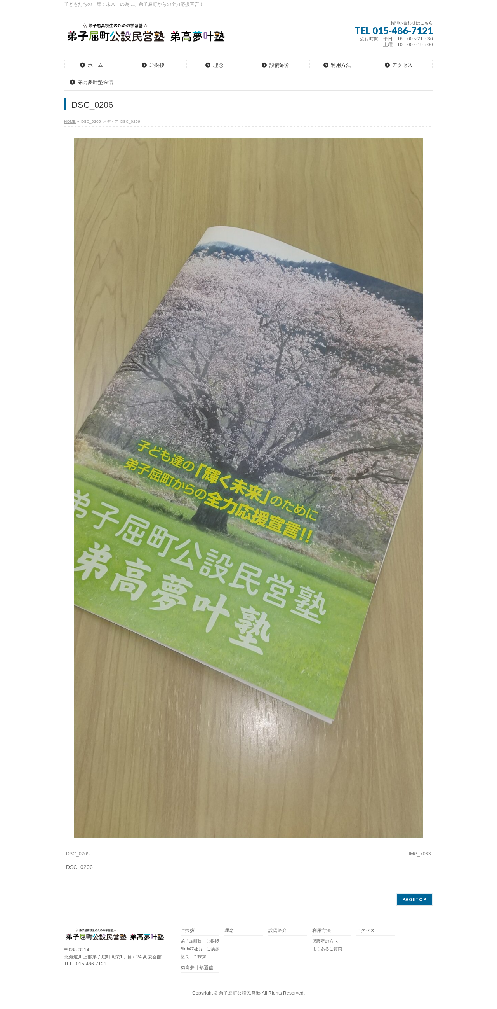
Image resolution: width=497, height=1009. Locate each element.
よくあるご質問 (327, 948)
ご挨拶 (188, 930)
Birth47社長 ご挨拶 (200, 948)
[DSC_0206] (248, 488)
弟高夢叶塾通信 (197, 968)
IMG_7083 (420, 854)
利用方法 (321, 930)
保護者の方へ (325, 941)
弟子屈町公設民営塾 (240, 993)
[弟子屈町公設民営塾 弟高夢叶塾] (145, 35)
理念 (229, 930)
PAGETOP (414, 899)
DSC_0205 (78, 854)
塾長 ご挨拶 (193, 956)
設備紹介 (277, 930)
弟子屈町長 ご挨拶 (200, 941)
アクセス (365, 930)
